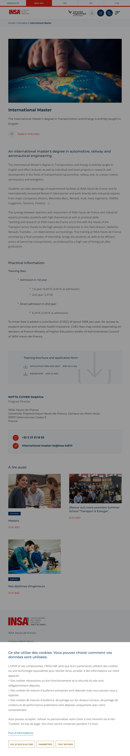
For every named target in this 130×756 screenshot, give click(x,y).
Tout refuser (65, 744)
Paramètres (45, 744)
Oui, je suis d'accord (21, 744)
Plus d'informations (20, 733)
